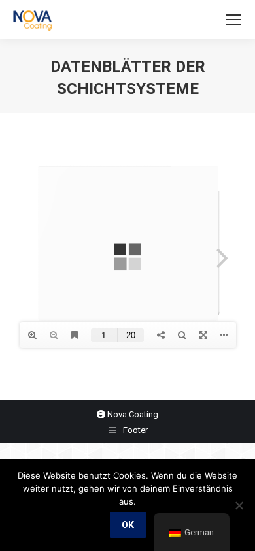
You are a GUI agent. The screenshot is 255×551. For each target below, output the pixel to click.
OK (128, 525)
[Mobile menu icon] (233, 19)
